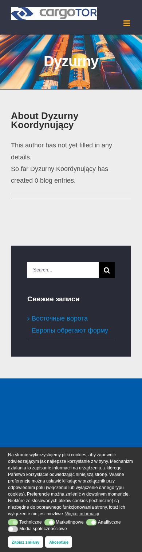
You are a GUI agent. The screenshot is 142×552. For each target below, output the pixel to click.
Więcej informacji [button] (82, 513)
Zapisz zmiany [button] (25, 542)
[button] (13, 522)
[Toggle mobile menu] (127, 23)
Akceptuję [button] (58, 542)
